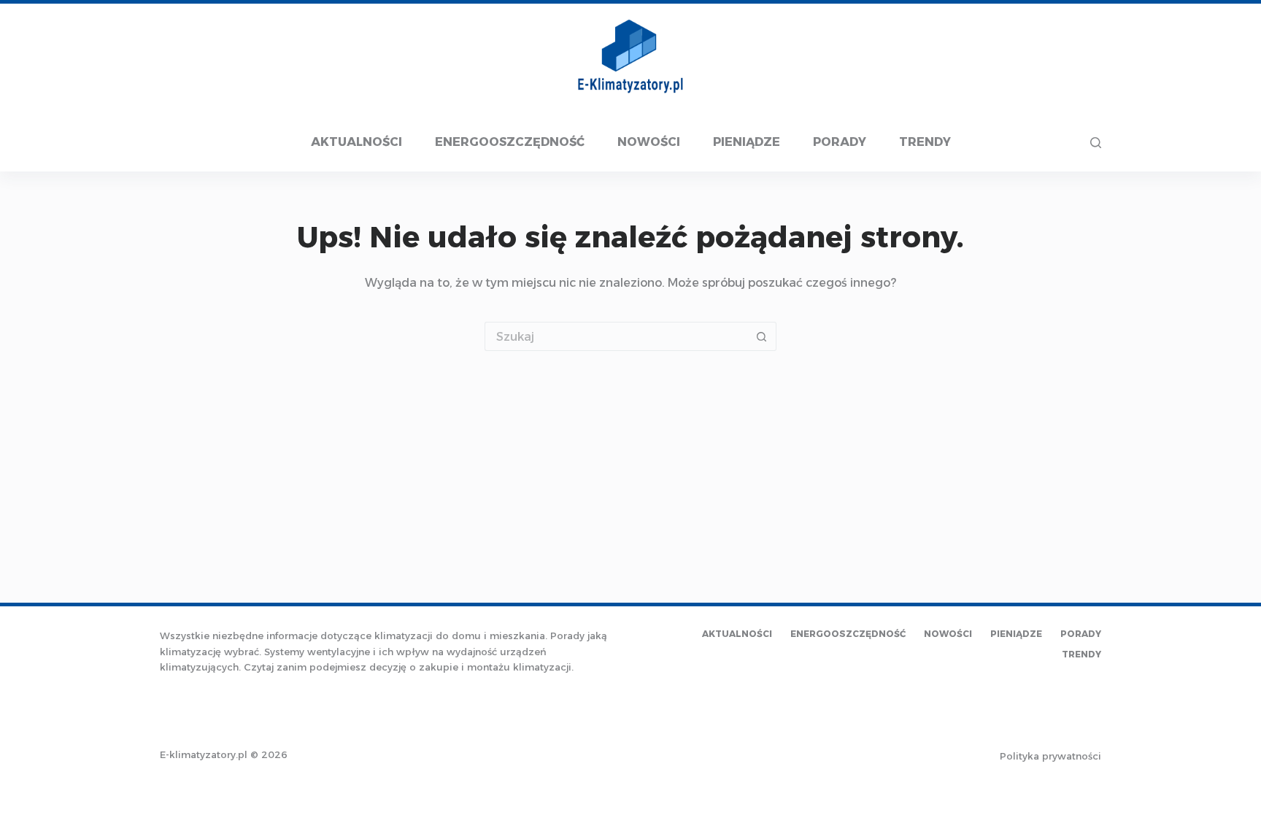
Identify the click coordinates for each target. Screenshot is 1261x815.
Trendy (925, 142)
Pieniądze (746, 142)
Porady (839, 142)
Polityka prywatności (1050, 756)
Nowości (648, 142)
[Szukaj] (1095, 142)
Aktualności (356, 142)
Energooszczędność (510, 142)
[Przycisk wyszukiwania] (761, 336)
